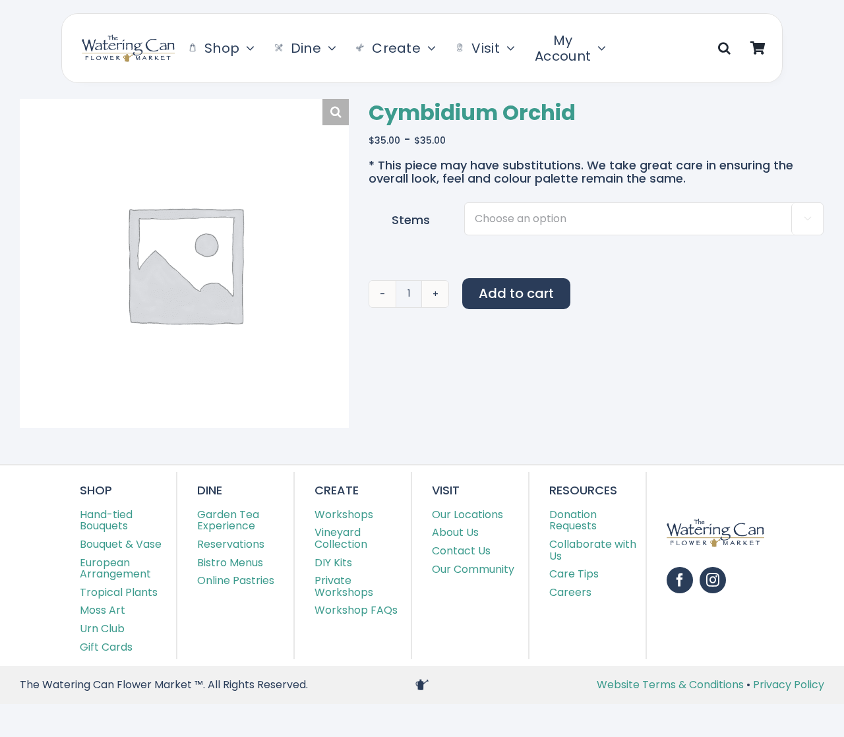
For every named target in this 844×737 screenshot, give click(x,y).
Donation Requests (573, 520)
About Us (455, 532)
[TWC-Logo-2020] (128, 40)
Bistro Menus (230, 562)
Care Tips (574, 573)
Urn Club (102, 628)
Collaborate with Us (592, 550)
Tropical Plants (119, 592)
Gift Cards (106, 647)
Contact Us (461, 550)
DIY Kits (333, 562)
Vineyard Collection (341, 538)
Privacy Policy (788, 684)
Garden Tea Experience (228, 520)
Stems (411, 220)
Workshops (344, 514)
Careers (570, 592)
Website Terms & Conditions (671, 684)
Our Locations (467, 514)
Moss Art (102, 610)
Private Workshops (344, 586)
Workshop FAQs (356, 610)
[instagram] (713, 580)
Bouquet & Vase (121, 544)
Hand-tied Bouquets (106, 520)
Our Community (473, 569)
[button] (724, 48)
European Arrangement (115, 568)
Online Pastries (235, 580)
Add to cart (516, 293)
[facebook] (680, 580)
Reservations (230, 544)
